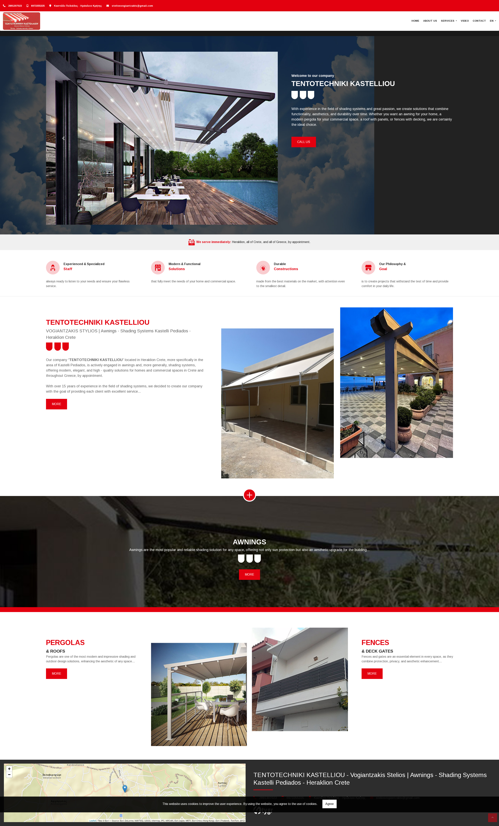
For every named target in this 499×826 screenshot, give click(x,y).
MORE (56, 404)
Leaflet (92, 820)
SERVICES (448, 20)
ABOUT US (430, 20)
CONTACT (479, 20)
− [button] (9, 774)
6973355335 (38, 5)
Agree (329, 804)
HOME (415, 20)
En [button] (492, 20)
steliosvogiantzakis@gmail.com (132, 5)
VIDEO (465, 20)
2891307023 (15, 5)
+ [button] (9, 768)
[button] (63, 138)
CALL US (303, 142)
